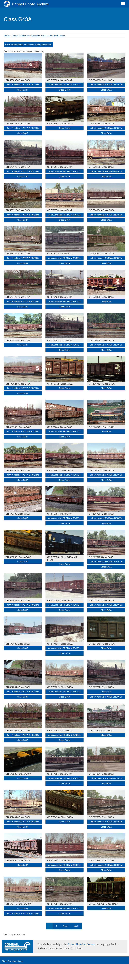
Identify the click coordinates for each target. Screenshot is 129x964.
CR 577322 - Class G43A (18, 773)
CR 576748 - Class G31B (102, 427)
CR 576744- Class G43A (59, 427)
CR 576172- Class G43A (18, 166)
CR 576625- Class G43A (18, 383)
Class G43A (22, 89)
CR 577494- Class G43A (18, 817)
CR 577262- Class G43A (101, 687)
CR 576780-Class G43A (18, 513)
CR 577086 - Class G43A (60, 600)
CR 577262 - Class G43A (60, 687)
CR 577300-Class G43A (101, 730)
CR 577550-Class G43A (18, 860)
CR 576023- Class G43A (59, 80)
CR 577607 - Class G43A (60, 860)
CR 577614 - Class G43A (102, 860)
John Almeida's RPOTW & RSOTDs (23, 84)
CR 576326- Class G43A (18, 210)
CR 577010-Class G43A (101, 557)
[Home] (8, 4)
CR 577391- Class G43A (101, 773)
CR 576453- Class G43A (101, 253)
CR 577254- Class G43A (18, 687)
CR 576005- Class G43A (18, 80)
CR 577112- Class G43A (101, 600)
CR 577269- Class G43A (18, 730)
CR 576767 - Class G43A (60, 470)
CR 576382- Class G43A (18, 253)
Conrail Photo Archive (30, 3)
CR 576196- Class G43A (101, 166)
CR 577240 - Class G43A (102, 643)
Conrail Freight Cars (21, 35)
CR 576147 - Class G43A (60, 123)
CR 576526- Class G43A (18, 340)
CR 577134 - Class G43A (60, 643)
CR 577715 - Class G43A (18, 903)
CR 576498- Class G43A (101, 296)
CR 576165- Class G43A (101, 123)
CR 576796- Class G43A (101, 513)
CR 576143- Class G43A (18, 123)
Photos (7, 35)
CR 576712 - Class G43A (60, 383)
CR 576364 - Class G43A (102, 210)
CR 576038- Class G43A (101, 80)
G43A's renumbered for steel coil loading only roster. (28, 44)
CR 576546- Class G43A (101, 340)
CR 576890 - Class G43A (18, 557)
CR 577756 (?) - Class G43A (103, 903)
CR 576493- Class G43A (59, 296)
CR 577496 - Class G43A (60, 817)
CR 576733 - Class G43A (18, 427)
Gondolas (35, 35)
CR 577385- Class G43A (59, 773)
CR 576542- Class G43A (59, 340)
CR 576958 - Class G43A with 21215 (62, 558)
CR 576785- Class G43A (59, 513)
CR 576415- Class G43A (59, 253)
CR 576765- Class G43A (18, 470)
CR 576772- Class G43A (101, 470)
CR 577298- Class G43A (59, 730)
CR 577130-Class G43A (18, 643)
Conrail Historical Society (81, 944)
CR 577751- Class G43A (59, 903)
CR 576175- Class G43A (59, 166)
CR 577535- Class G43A (101, 817)
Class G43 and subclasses (53, 35)
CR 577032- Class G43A (18, 600)
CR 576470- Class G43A (18, 296)
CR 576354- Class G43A (59, 210)
